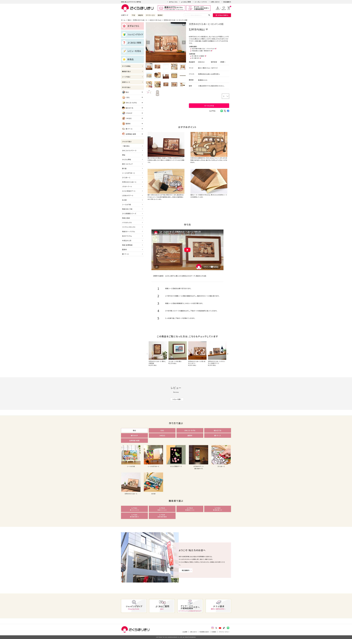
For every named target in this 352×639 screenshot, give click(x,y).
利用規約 (214, 632)
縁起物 (140, 15)
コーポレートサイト (201, 2)
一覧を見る (126, 146)
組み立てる (129, 108)
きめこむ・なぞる (131, 102)
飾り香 (124, 168)
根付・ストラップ (127, 164)
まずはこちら (173, 2)
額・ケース (129, 129)
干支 (133, 15)
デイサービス (150, 15)
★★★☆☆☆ (202, 80)
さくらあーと (126, 177)
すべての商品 (126, 66)
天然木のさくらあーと (140, 20)
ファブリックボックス (128, 227)
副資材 (160, 15)
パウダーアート (127, 186)
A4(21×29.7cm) (155, 20)
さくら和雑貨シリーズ (129, 213)
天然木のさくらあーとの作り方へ (209, 74)
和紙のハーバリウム (128, 231)
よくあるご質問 (186, 2)
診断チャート (126, 82)
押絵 (123, 155)
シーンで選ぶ (126, 77)
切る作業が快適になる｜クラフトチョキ (203, 49)
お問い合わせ (215, 2)
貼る (129, 20)
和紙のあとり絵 (127, 209)
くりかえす (129, 113)
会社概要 (185, 632)
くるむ (128, 97)
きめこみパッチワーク (129, 150)
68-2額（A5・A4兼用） (198, 56)
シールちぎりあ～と (128, 173)
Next (184, 42)
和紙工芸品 (126, 218)
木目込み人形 (126, 240)
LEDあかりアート (127, 195)
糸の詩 (124, 200)
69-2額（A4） (195, 58)
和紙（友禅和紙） (127, 245)
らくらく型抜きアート (128, 191)
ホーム (123, 20)
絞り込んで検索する (223, 15)
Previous (148, 42)
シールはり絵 (126, 204)
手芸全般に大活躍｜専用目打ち (201, 51)
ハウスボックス (127, 222)
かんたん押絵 (126, 159)
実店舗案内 (227, 2)
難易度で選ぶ (126, 71)
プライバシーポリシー (224, 632)
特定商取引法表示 (204, 632)
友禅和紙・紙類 (131, 134)
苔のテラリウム (127, 236)
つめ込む (129, 118)
